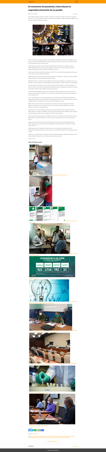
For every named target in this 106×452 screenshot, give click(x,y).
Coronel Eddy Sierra (42, 436)
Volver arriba (75, 446)
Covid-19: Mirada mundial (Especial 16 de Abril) (38, 392)
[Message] (37, 430)
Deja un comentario (53, 441)
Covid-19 (48, 436)
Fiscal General (55, 436)
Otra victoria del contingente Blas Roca (59, 174)
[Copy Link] (41, 430)
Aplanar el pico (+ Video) (34, 278)
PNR (46, 437)
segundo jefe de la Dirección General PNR (55, 437)
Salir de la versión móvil (53, 450)
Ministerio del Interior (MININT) (38, 437)
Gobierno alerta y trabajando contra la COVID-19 (38, 425)
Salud (37, 433)
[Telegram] (33, 430)
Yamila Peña (66, 437)
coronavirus (34, 436)
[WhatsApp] (35, 430)
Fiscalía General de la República (65, 436)
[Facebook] (29, 430)
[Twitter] (31, 430)
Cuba (34, 433)
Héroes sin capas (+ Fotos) (57, 206)
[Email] (39, 430)
